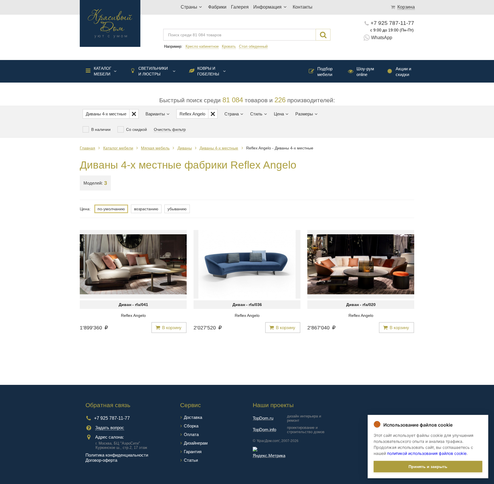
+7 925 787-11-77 (392, 23)
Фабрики (217, 7)
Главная (87, 148)
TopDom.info (264, 429)
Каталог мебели (102, 71)
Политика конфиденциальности (116, 455)
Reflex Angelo (133, 315)
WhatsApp (381, 37)
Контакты (302, 7)
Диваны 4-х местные (219, 148)
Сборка (191, 425)
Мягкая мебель (155, 148)
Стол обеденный (253, 46)
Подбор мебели (324, 71)
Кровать (229, 46)
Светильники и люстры (153, 71)
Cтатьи (191, 460)
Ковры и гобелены (208, 71)
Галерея (240, 7)
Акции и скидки (403, 71)
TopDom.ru (263, 418)
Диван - (133, 304)
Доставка (193, 417)
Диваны (185, 148)
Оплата (191, 434)
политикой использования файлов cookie (427, 453)
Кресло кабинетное (202, 46)
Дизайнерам (196, 443)
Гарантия (193, 451)
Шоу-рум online (365, 71)
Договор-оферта (101, 460)
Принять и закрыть (428, 466)
